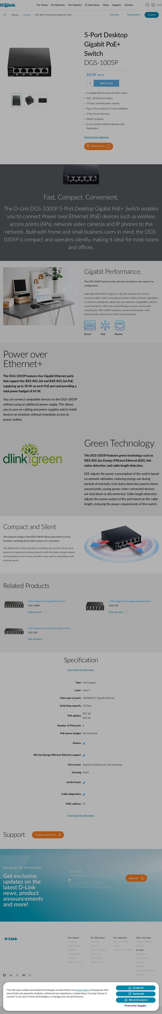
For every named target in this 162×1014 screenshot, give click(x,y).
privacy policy (82, 990)
